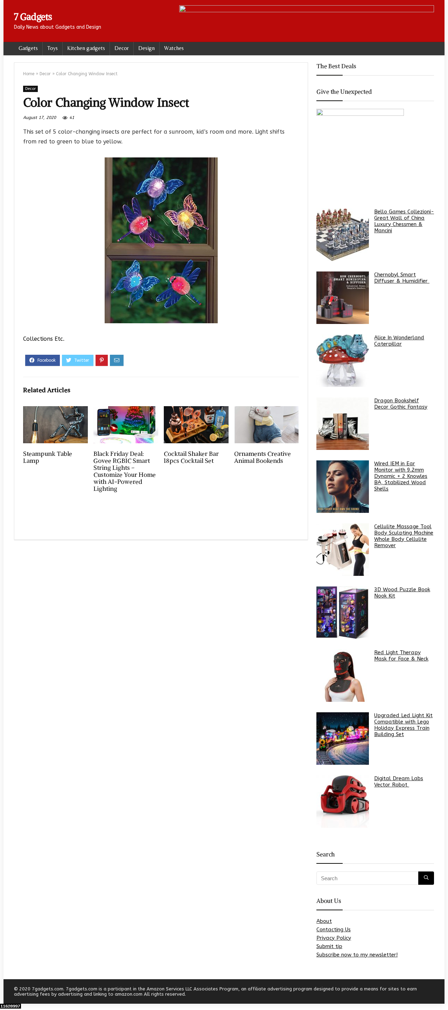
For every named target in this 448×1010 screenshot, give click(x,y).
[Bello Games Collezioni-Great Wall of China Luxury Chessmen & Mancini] (342, 235)
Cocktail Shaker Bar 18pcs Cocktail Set (191, 457)
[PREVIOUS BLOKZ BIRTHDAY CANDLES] (7, 992)
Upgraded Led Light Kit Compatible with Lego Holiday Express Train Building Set (403, 724)
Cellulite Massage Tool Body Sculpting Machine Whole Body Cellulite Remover (403, 536)
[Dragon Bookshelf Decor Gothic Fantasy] (342, 423)
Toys (52, 48)
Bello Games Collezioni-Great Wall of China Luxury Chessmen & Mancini (404, 221)
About (324, 921)
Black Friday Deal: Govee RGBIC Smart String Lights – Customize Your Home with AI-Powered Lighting (124, 471)
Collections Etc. (43, 339)
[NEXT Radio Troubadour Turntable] (441, 992)
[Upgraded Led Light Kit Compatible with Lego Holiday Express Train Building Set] (342, 738)
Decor (121, 48)
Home (28, 73)
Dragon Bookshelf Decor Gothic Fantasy (400, 403)
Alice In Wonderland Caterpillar (399, 340)
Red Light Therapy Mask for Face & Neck (401, 655)
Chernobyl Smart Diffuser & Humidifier (401, 277)
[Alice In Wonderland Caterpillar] (342, 360)
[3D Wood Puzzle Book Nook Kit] (342, 612)
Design (146, 48)
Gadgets (28, 48)
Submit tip (329, 946)
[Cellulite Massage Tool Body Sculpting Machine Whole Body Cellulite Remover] (342, 549)
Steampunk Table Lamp (47, 457)
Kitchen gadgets (86, 48)
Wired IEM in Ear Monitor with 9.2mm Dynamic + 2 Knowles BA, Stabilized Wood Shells (400, 476)
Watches (174, 48)
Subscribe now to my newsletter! (357, 955)
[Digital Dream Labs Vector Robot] (342, 801)
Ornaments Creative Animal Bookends (262, 457)
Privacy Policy (333, 938)
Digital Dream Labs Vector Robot (398, 781)
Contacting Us (333, 929)
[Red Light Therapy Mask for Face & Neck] (342, 675)
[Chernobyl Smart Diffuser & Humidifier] (342, 297)
